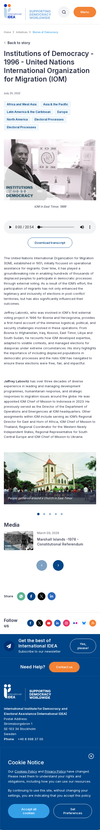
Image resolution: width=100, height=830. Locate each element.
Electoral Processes (49, 119)
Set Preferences (72, 811)
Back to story (19, 43)
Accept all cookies (28, 811)
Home (7, 32)
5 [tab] (62, 514)
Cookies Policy (26, 771)
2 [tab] (44, 514)
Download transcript (50, 243)
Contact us (64, 667)
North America (17, 119)
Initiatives (21, 32)
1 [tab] (38, 514)
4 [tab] (56, 514)
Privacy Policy (55, 771)
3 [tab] (50, 514)
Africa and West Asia (21, 104)
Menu (85, 12)
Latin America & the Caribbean (28, 112)
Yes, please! (83, 646)
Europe (62, 112)
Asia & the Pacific (55, 104)
